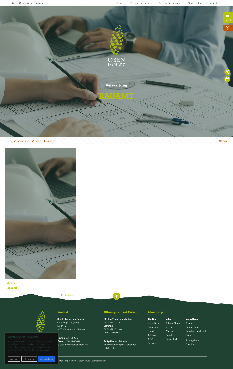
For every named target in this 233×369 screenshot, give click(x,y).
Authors (50, 141)
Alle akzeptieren (46, 359)
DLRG (150, 339)
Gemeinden (153, 327)
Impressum (70, 360)
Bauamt (12, 287)
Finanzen (190, 335)
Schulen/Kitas (173, 323)
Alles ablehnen (29, 359)
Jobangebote (192, 340)
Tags (36, 141)
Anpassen (14, 359)
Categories (22, 141)
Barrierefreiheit (99, 360)
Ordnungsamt (192, 327)
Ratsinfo (151, 335)
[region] (31, 348)
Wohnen (170, 331)
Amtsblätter (153, 323)
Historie (151, 331)
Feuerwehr (152, 343)
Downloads (191, 344)
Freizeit (169, 335)
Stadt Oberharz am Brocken (27, 3)
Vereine (169, 327)
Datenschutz (83, 360)
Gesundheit (171, 339)
